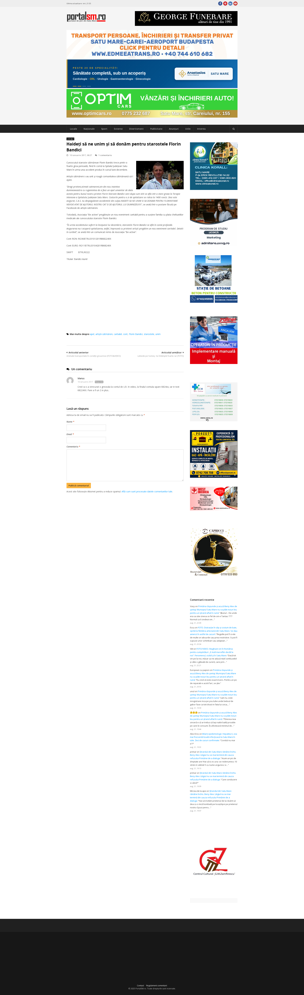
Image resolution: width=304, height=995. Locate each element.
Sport (104, 128)
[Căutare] (234, 129)
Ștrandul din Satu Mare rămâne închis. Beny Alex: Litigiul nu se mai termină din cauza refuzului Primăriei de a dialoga (213, 755)
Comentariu (73, 446)
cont (125, 334)
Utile (187, 128)
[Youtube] (235, 3)
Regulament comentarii (156, 985)
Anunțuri (174, 128)
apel (92, 334)
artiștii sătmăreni (104, 334)
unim (158, 334)
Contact (140, 985)
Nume (70, 421)
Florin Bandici (136, 334)
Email (70, 434)
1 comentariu (105, 155)
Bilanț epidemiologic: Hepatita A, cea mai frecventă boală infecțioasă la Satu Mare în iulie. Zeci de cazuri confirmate (213, 737)
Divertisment (136, 128)
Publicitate (156, 128)
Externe (118, 128)
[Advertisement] (125, 510)
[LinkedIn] (230, 3)
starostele (149, 334)
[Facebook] (220, 3)
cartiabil (118, 334)
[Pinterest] (225, 3)
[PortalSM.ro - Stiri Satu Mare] (86, 20)
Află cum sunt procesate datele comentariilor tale (147, 491)
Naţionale (89, 128)
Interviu (201, 128)
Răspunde (99, 382)
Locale (73, 128)
